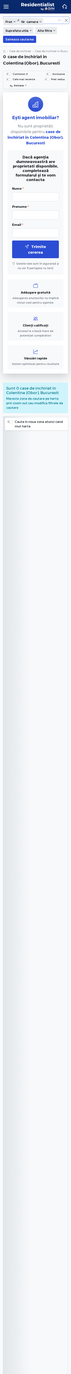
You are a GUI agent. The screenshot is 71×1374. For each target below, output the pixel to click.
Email (17, 224)
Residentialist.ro (38, 6)
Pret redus (58, 79)
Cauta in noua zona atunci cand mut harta (39, 424)
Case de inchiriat (20, 51)
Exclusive (59, 73)
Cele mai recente (24, 79)
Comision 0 (20, 73)
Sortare (18, 85)
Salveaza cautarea (19, 39)
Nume (17, 188)
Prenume (20, 206)
